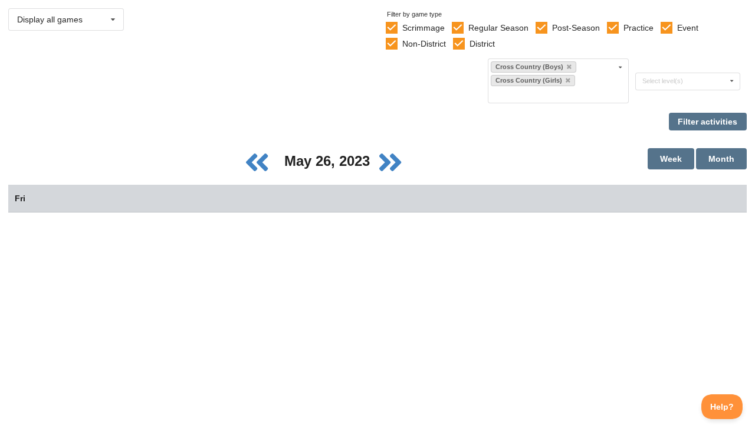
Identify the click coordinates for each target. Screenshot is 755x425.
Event (687, 27)
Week (671, 159)
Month (721, 159)
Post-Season (576, 27)
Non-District (424, 43)
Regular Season (498, 27)
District (482, 43)
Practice (638, 27)
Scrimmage (423, 27)
